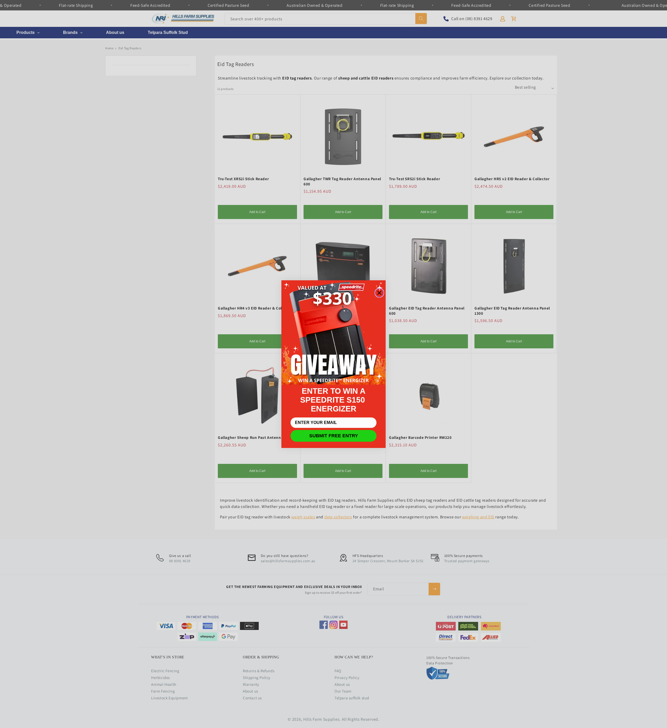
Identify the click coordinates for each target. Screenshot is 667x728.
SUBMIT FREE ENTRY (333, 435)
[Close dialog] (379, 293)
